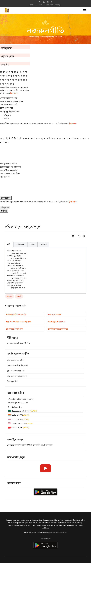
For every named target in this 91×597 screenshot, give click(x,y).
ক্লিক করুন (14, 93)
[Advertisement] (45, 579)
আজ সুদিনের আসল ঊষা (8, 163)
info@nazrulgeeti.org (53, 5)
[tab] (9, 244)
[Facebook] (39, 2)
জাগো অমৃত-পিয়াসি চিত (14, 329)
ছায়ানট (19, 296)
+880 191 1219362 (37, 5)
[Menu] (84, 10)
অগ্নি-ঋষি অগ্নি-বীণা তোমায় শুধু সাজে (18, 321)
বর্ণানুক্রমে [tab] (7, 115)
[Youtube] (44, 2)
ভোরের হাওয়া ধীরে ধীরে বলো (10, 167)
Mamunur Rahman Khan (58, 532)
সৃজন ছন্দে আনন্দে (54, 314)
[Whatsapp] (51, 2)
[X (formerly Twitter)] (79, 236)
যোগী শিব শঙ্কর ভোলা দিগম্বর (58, 329)
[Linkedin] (47, 2)
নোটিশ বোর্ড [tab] (8, 112)
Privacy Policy (45, 539)
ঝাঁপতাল (9, 296)
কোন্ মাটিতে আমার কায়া (8, 170)
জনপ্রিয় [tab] (6, 118)
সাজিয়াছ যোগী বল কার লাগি (16, 314)
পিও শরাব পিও (5, 177)
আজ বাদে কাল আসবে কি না (10, 173)
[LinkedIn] (84, 236)
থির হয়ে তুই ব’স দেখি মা (56, 321)
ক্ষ (3, 76)
